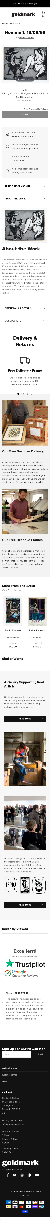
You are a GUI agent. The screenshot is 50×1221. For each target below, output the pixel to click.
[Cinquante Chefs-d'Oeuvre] (37, 611)
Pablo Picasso (26, 38)
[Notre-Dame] (12, 611)
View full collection (12, 590)
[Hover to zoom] (25, 63)
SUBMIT (39, 1054)
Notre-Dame (13, 637)
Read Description (24, 97)
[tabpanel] (25, 373)
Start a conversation (22, 136)
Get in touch (18, 161)
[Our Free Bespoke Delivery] (25, 423)
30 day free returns (22, 173)
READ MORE (25, 719)
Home (5, 23)
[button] (6, 14)
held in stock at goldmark (25, 148)
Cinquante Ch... (37, 637)
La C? (24, 90)
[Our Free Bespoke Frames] (25, 511)
